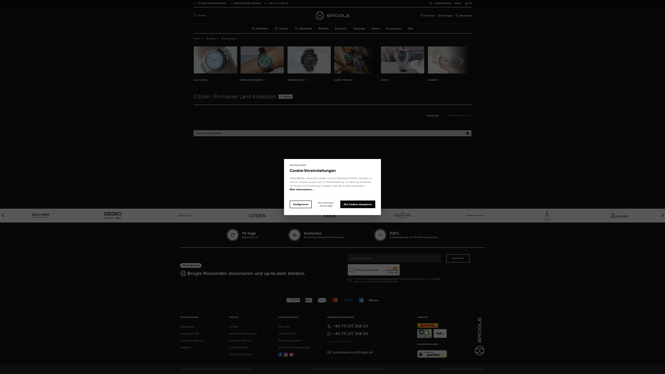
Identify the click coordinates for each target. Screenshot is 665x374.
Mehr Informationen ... (302, 189)
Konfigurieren (300, 204)
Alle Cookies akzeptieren (358, 204)
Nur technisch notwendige (326, 204)
